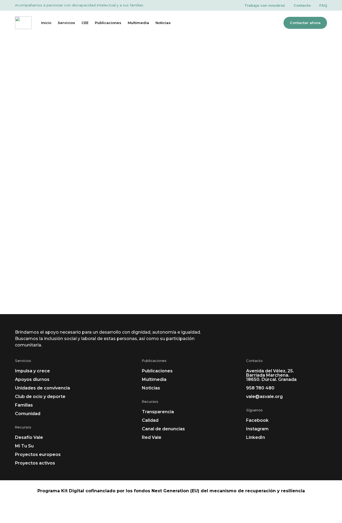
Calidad (150, 420)
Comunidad (27, 413)
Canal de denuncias (163, 428)
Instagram (257, 428)
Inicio (46, 23)
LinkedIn (255, 437)
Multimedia (138, 23)
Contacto (302, 5)
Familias (24, 405)
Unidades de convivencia (42, 388)
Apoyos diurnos (32, 379)
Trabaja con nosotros (264, 5)
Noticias (163, 23)
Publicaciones (108, 23)
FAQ (323, 5)
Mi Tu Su (24, 445)
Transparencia (158, 411)
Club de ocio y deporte (40, 396)
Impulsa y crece (32, 370)
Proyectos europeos (38, 454)
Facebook (257, 420)
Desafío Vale (29, 437)
